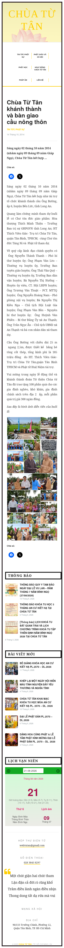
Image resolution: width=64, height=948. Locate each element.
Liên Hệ (40, 80)
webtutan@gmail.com (32, 845)
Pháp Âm (23, 80)
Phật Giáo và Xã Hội (40, 56)
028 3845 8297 (32, 862)
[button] (23, 428)
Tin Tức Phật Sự (23, 56)
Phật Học (23, 67)
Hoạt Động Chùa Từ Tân (40, 68)
